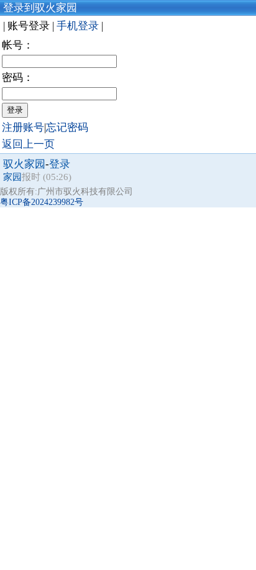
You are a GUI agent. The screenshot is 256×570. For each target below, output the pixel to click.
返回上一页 (28, 144)
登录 (59, 164)
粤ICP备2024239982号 (41, 202)
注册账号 (23, 127)
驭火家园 (24, 164)
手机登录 (79, 26)
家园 (12, 177)
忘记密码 (67, 127)
